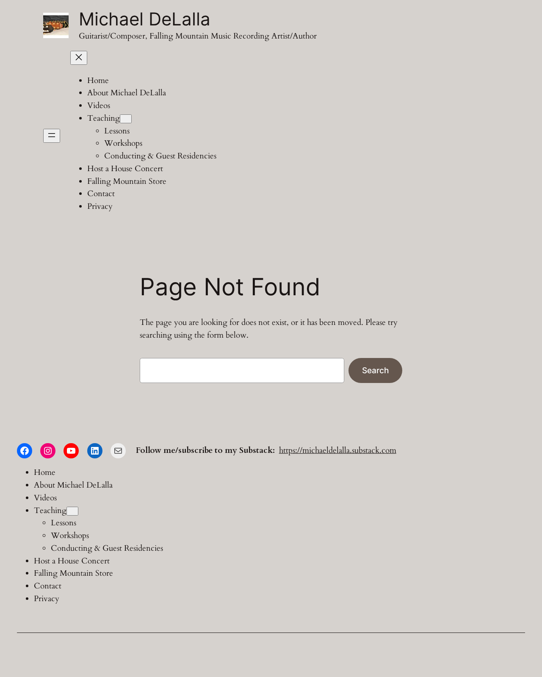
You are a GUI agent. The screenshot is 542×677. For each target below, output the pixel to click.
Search (375, 370)
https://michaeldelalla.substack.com (337, 450)
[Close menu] (78, 58)
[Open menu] (51, 136)
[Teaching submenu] (126, 118)
